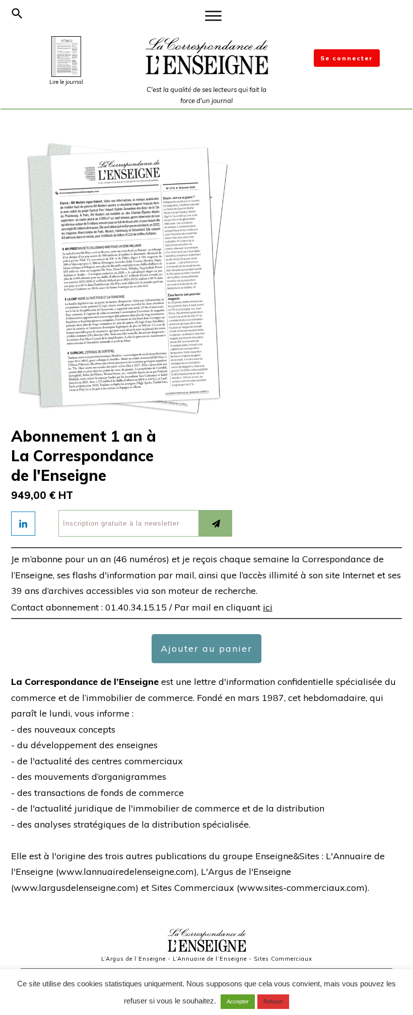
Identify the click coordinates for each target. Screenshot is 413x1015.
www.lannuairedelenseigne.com (126, 871)
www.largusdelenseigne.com (74, 887)
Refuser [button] (273, 1001)
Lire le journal (66, 81)
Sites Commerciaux (283, 958)
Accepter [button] (238, 1001)
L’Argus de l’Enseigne (133, 958)
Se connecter (346, 58)
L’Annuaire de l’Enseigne (210, 958)
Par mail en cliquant (223, 607)
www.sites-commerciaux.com (302, 887)
